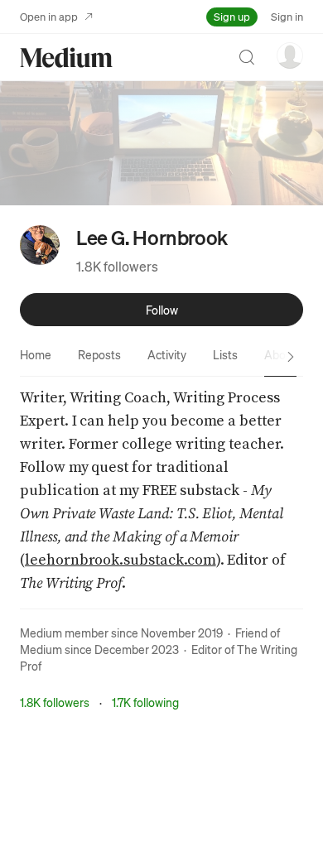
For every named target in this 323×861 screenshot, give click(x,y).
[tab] (35, 354)
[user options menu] (290, 55)
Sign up (232, 16)
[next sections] (290, 357)
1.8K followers (117, 266)
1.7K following (145, 702)
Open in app (49, 16)
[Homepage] (66, 57)
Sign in (287, 16)
